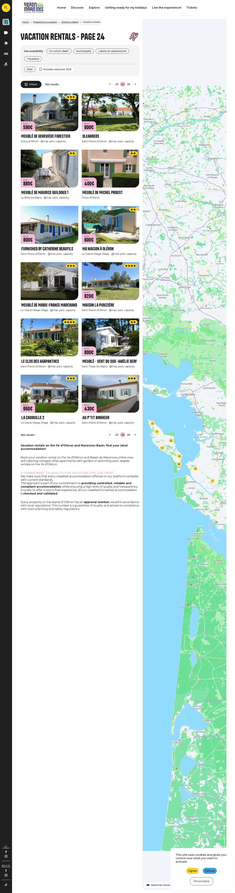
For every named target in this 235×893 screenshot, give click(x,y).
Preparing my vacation (45, 22)
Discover (77, 7)
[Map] (184, 454)
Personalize (202, 881)
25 (128, 84)
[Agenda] (6, 22)
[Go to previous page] (110, 84)
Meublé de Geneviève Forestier (45, 136)
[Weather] (6, 43)
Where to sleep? (70, 22)
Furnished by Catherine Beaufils (47, 248)
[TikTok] (6, 884)
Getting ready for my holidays (126, 7)
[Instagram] (6, 856)
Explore (94, 7)
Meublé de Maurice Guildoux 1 (44, 192)
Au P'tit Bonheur (95, 417)
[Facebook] (6, 851)
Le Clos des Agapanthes (40, 361)
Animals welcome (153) (57, 69)
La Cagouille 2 (32, 417)
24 (122, 84)
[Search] (6, 7)
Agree (192, 870)
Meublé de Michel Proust (102, 192)
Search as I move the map (165, 885)
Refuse (210, 870)
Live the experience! (166, 7)
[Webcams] (6, 33)
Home (61, 7)
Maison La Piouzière (98, 305)
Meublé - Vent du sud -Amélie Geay (109, 361)
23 (116, 84)
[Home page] (33, 8)
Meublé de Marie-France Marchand (49, 305)
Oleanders (90, 136)
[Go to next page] (135, 84)
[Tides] (6, 53)
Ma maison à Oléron (98, 248)
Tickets (191, 7)
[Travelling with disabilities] (6, 64)
